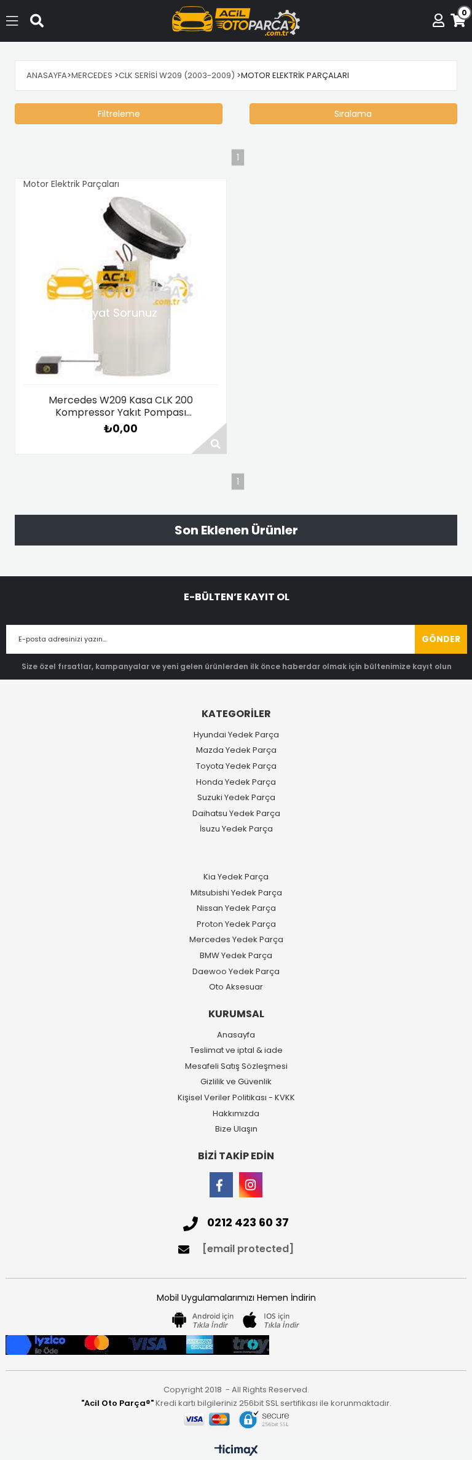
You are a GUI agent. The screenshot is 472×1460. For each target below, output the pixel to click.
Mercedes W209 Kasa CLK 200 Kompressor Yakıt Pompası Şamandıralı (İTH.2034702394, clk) (121, 406)
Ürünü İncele (209, 438)
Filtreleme (119, 114)
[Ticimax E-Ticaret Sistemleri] (236, 1451)
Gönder (441, 639)
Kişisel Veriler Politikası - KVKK (236, 1098)
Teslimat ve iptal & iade (236, 1050)
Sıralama (353, 114)
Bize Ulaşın (236, 1129)
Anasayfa (236, 1035)
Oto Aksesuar (236, 987)
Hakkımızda (236, 1114)
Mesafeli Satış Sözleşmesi (236, 1066)
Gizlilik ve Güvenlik (236, 1082)
